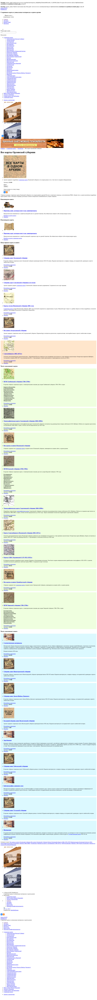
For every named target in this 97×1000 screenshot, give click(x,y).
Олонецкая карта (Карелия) (14, 63)
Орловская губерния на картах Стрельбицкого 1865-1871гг (46, 843)
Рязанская (9, 74)
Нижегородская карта (12, 60)
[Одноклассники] (7, 192)
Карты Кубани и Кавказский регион (16, 51)
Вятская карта (10, 49)
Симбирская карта (11, 79)
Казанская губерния (12, 52)
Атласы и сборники (9, 94)
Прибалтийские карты (12, 70)
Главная (6, 19)
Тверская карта (10, 83)
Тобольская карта (11, 85)
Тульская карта (10, 88)
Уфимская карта (11, 90)
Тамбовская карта (11, 82)
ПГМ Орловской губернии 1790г (70, 843)
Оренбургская (10, 64)
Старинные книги (8, 97)
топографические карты (23, 511)
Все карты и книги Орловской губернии (20, 842)
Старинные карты (8, 37)
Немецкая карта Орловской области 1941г (81, 842)
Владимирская (10, 45)
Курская (9, 58)
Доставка (6, 20)
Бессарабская (10, 44)
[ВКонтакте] (4, 192)
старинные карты (23, 179)
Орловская (9, 66)
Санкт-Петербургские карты (14, 77)
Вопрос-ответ (7, 22)
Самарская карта (11, 75)
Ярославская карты (12, 92)
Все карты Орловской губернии (39, 842)
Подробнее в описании (10, 264)
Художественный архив (74, 834)
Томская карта (10, 86)
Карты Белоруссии (11, 43)
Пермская (9, 68)
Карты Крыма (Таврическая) (14, 56)
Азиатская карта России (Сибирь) (15, 39)
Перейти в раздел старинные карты (13, 238)
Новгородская (10, 62)
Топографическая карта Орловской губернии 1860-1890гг (16, 843)
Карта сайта (10, 904)
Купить (5, 186)
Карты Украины (11, 89)
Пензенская (10, 67)
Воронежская (10, 48)
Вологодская (10, 47)
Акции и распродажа (9, 100)
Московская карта (11, 59)
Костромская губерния (12, 55)
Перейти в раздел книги (10, 215)
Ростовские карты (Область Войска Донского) (19, 73)
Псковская (9, 71)
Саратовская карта (11, 78)
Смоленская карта (11, 81)
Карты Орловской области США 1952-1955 (59, 842)
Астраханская (10, 41)
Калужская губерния (12, 54)
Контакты (6, 23)
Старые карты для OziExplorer (11, 96)
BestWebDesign (14, 910)
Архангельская (10, 40)
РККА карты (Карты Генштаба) (12, 93)
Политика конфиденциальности (15, 906)
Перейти (6, 217)
